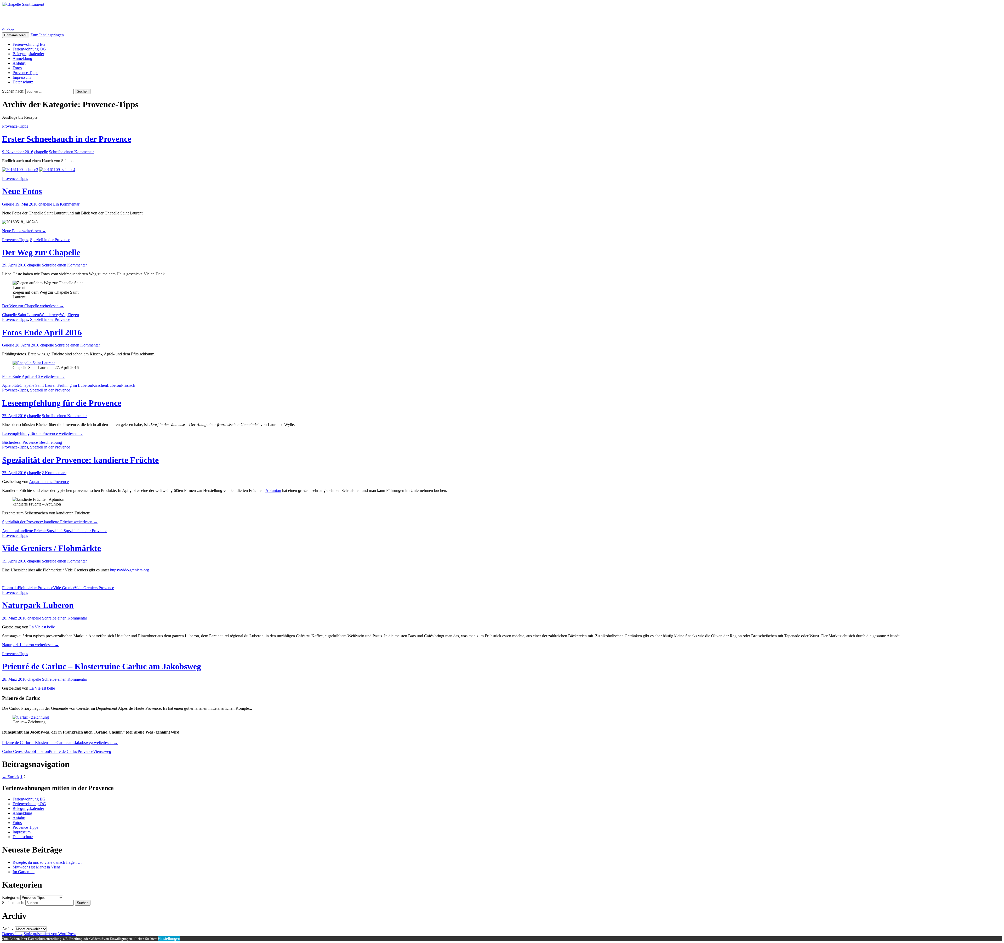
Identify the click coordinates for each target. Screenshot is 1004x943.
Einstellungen (169, 938)
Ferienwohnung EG (29, 44)
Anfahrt (19, 63)
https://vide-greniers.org (129, 570)
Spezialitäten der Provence (85, 531)
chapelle (41, 152)
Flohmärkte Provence (35, 588)
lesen (18, 442)
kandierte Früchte (32, 531)
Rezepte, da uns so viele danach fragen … (47, 862)
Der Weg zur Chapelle (41, 252)
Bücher (8, 442)
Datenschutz (23, 82)
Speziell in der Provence (50, 239)
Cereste (19, 751)
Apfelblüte (11, 385)
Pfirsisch (128, 385)
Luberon (114, 385)
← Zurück (10, 777)
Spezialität (55, 531)
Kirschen (99, 385)
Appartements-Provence (49, 481)
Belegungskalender (28, 54)
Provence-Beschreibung (42, 442)
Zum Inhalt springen (47, 35)
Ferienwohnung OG (29, 49)
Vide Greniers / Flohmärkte (51, 548)
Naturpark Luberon (38, 605)
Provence (85, 751)
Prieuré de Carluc (63, 751)
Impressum (22, 77)
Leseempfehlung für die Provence (61, 403)
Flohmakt (10, 588)
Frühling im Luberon (75, 385)
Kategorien (11, 897)
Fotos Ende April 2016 (42, 332)
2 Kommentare (54, 472)
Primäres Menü (15, 35)
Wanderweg (50, 315)
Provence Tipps (25, 72)
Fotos (17, 68)
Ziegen (73, 315)
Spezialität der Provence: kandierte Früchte (80, 460)
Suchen (8, 30)
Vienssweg (102, 751)
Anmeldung (22, 58)
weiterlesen (24, 231)
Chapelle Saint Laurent (44, 17)
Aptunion (273, 490)
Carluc (7, 751)
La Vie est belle (42, 627)
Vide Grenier (64, 588)
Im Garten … (24, 872)
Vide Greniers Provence (94, 588)
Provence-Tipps (15, 126)
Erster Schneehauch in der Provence (66, 139)
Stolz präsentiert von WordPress (50, 933)
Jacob (30, 751)
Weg (63, 315)
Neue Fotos (22, 191)
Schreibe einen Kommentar (71, 152)
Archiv (8, 929)
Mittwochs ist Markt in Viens (36, 867)
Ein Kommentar (66, 204)
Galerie (8, 204)
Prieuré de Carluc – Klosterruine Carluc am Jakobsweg (101, 666)
